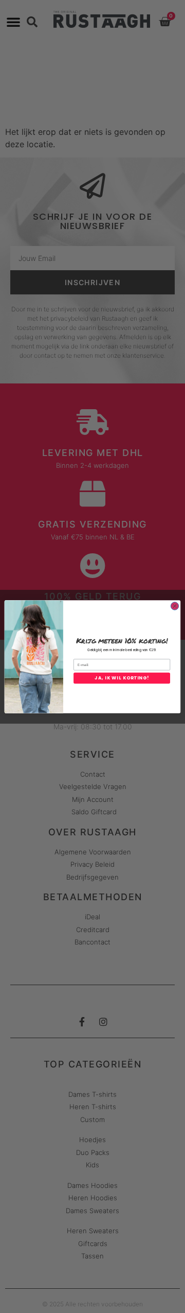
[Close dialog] (174, 605)
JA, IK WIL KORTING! (122, 678)
